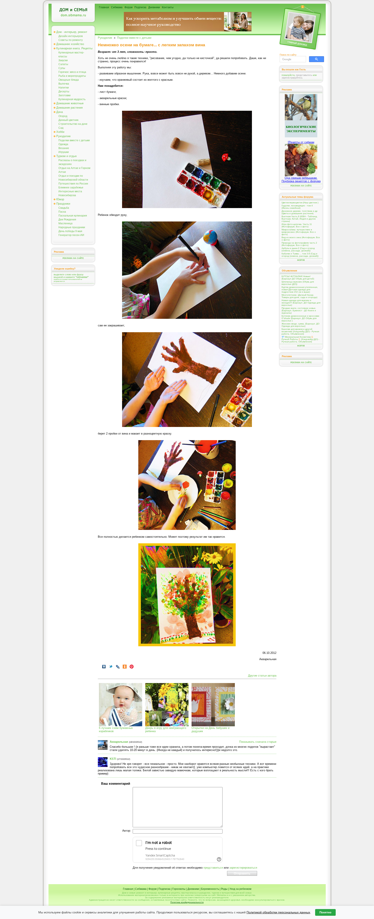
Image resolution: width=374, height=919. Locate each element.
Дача (59, 112)
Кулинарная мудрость (71, 99)
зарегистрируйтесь (292, 77)
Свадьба (63, 207)
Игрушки (63, 152)
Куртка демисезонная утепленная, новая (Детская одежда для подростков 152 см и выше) (300, 289)
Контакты (168, 7)
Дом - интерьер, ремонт (71, 32)
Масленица (65, 223)
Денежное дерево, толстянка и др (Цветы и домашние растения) (300, 212)
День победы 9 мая (70, 231)
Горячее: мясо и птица (72, 72)
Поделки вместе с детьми (74, 140)
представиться (213, 867)
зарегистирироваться (243, 867)
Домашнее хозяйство (70, 44)
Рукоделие (63, 136)
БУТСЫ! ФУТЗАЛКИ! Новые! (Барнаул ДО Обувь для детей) (298, 277)
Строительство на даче (72, 123)
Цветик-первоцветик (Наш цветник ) (300, 202)
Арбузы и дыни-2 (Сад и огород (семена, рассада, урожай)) (298, 249)
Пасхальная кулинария (72, 215)
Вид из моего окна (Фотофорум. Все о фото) (301, 238)
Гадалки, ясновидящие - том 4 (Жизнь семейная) (297, 206)
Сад (60, 127)
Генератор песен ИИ (71, 235)
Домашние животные (70, 103)
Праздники (63, 203)
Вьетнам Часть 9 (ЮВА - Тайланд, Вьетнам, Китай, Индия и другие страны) (300, 218)
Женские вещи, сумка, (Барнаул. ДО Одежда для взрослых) (300, 324)
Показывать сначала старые (257, 741)
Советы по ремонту (70, 40)
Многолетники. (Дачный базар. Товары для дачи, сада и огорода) (299, 296)
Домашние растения (69, 107)
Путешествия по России (73, 183)
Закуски (63, 60)
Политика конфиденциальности (187, 902)
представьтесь (304, 75)
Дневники (154, 7)
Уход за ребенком (240, 888)
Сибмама (117, 7)
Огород (62, 116)
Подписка (140, 7)
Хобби (60, 131)
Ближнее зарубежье (70, 187)
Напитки (63, 87)
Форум (128, 7)
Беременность (210, 888)
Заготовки (64, 95)
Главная (104, 7)
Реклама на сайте (73, 258)
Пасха (62, 211)
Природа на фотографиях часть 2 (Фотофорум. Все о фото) (299, 244)
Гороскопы (178, 888)
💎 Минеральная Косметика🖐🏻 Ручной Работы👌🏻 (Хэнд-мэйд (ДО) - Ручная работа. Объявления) (300, 339)
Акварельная (119, 741)
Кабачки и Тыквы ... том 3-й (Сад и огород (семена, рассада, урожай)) (300, 254)
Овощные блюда (68, 79)
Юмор (60, 199)
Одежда (63, 144)
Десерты (63, 91)
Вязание (63, 148)
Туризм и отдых (66, 156)
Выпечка (63, 83)
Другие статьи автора (262, 675)
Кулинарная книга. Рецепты (74, 48)
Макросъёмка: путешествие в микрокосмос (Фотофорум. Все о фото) (299, 232)
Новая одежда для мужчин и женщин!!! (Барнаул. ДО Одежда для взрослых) (301, 302)
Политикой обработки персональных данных (278, 912)
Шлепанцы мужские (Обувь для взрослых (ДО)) (298, 283)
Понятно (325, 912)
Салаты (63, 64)
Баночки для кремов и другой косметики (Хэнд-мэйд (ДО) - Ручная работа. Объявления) (300, 331)
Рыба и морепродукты (72, 75)
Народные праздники (71, 227)
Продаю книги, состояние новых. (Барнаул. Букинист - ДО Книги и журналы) (299, 310)
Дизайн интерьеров (70, 36)
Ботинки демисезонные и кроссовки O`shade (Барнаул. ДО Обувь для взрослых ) (300, 318)
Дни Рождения (67, 219)
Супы (61, 68)
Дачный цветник (68, 120)
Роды (224, 888)
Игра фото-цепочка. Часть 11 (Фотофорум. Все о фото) (297, 225)
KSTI (113, 758)
